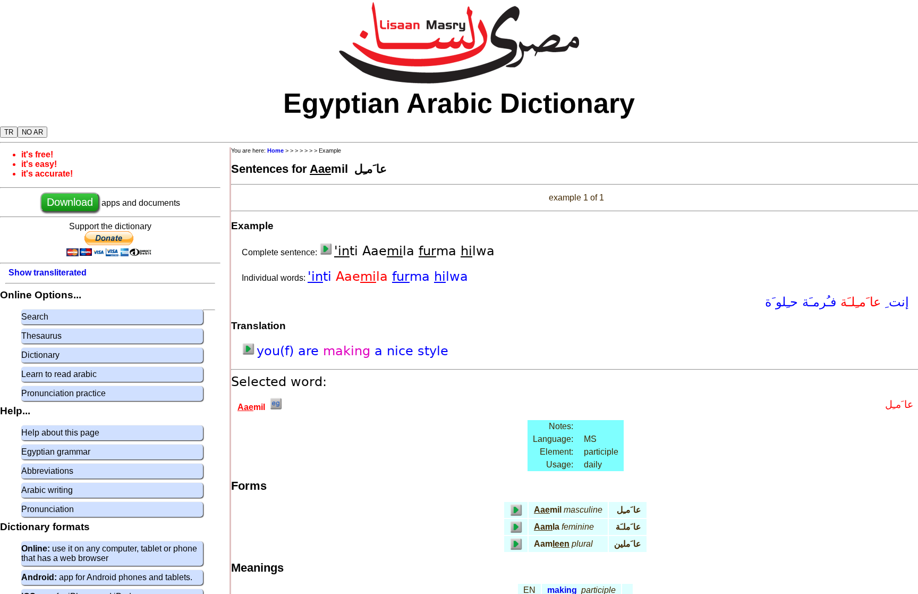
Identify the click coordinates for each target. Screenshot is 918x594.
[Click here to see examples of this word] (275, 407)
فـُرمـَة (817, 302)
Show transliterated (47, 272)
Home (275, 150)
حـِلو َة (781, 302)
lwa (451, 276)
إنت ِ (895, 302)
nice (402, 351)
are (310, 351)
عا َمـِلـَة (858, 302)
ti (322, 276)
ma (413, 276)
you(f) (277, 351)
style (433, 351)
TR (8, 132)
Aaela (364, 276)
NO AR (32, 132)
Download (70, 202)
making (349, 351)
